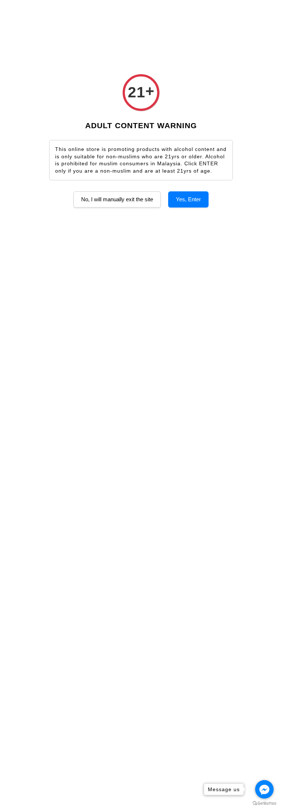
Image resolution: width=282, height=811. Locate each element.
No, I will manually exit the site (117, 199)
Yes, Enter (188, 199)
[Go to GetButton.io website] (264, 803)
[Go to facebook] (264, 789)
